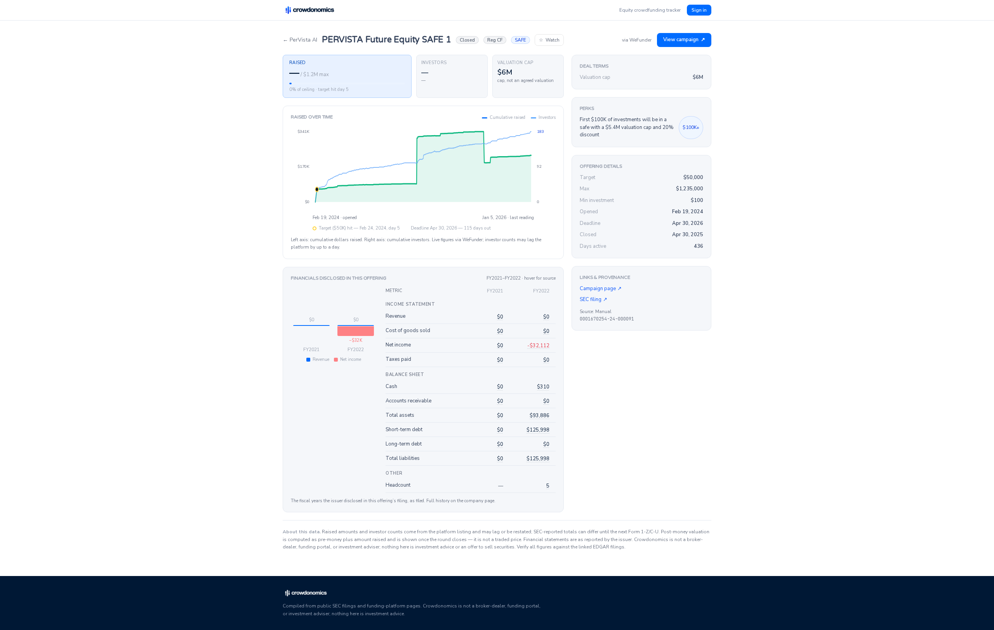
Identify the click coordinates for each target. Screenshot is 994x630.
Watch (549, 40)
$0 (500, 316)
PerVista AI (300, 40)
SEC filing (593, 299)
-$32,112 (538, 345)
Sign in (699, 10)
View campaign (684, 39)
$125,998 (538, 429)
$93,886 (539, 415)
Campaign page (601, 288)
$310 (543, 386)
